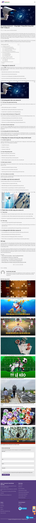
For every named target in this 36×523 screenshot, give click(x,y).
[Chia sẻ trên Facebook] (15, 264)
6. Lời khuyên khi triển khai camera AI (7, 61)
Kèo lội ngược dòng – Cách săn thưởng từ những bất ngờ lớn (12, 260)
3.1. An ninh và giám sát (6, 53)
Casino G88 (10, 126)
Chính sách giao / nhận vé (22, 495)
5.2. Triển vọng (5, 60)
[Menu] (34, 2)
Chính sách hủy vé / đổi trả (22, 490)
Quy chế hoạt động (21, 488)
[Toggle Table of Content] (18, 44)
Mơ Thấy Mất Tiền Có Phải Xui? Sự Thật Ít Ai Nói (10, 257)
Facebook (20, 503)
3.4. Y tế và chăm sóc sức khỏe (7, 56)
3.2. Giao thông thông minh (7, 54)
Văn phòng (2, 505)
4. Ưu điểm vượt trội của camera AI (7, 57)
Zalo (19, 505)
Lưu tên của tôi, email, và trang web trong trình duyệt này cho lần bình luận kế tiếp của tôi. (18, 472)
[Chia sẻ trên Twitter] (17, 264)
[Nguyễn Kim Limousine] (5, 2)
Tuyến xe (1, 509)
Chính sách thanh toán (21, 497)
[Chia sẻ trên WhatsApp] (14, 264)
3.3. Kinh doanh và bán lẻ (6, 55)
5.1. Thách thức (5, 59)
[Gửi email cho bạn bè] (19, 264)
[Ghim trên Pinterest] (20, 264)
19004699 (31, 517)
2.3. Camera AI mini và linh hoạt (7, 50)
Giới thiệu (1, 503)
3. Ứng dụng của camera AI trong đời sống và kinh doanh (10, 52)
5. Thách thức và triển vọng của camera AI (8, 58)
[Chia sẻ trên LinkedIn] (22, 264)
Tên (3, 459)
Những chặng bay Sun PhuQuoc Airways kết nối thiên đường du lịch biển (14, 262)
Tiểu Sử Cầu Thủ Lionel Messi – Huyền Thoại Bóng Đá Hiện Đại (12, 255)
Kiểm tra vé (20, 486)
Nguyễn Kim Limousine (13, 30)
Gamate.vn (20, 499)
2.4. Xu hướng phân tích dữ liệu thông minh (9, 51)
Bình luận (3, 451)
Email (3, 463)
